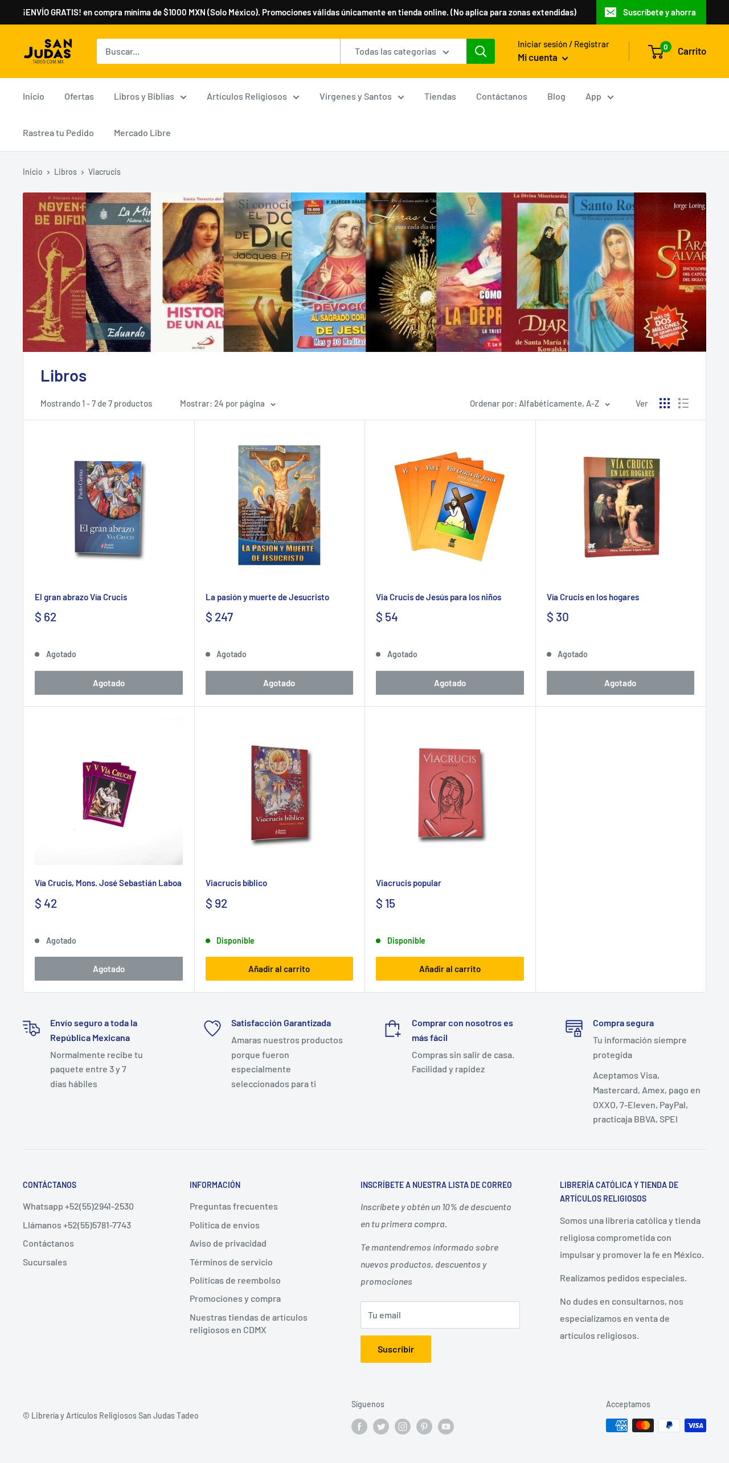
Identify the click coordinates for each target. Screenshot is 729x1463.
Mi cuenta (538, 57)
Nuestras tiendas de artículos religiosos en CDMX (249, 1323)
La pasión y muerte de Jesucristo (267, 597)
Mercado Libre (142, 132)
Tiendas (440, 96)
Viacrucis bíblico (236, 883)
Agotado (109, 683)
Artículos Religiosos (247, 96)
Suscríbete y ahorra (659, 12)
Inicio (33, 96)
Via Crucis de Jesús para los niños (438, 597)
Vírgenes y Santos (356, 96)
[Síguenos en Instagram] (403, 1427)
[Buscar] (480, 51)
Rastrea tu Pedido (58, 132)
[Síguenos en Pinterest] (424, 1427)
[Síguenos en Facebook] (359, 1427)
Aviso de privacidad (228, 1242)
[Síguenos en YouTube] (446, 1427)
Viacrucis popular (408, 883)
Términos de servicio (231, 1261)
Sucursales (45, 1261)
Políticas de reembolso (235, 1280)
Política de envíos (225, 1224)
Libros (65, 172)
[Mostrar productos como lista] (683, 403)
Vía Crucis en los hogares (593, 597)
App (593, 96)
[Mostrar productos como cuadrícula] (665, 403)
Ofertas (79, 96)
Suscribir (396, 1348)
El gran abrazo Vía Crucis (81, 597)
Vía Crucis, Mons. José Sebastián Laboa (108, 883)
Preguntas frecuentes (234, 1205)
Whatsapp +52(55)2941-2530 (78, 1205)
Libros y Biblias (144, 96)
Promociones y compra (235, 1298)
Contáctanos (501, 96)
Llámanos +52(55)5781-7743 (77, 1224)
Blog (556, 96)
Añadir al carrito (279, 969)
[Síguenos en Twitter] (381, 1427)
